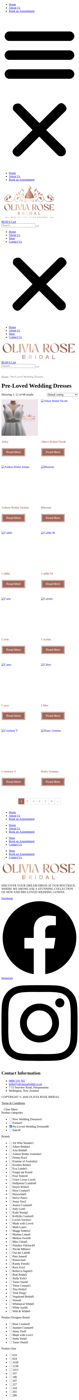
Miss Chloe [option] (19, 1241)
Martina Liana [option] (21, 1234)
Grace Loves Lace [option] (23, 1179)
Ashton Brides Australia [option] (27, 1154)
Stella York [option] (19, 1278)
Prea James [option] (19, 1256)
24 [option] (14, 1388)
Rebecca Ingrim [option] (22, 1271)
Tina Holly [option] (19, 1289)
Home (12, 4)
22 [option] (14, 1384)
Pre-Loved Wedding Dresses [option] (30, 1126)
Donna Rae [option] (19, 1157)
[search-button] (37, 226)
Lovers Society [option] (21, 1219)
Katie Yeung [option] (20, 1212)
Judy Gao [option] (18, 1208)
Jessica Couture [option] (22, 1205)
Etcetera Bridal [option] (21, 1164)
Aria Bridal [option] (19, 1150)
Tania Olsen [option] (20, 1282)
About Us (14, 7)
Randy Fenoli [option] (21, 1263)
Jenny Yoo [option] (19, 1201)
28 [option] (14, 1395)
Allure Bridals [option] (21, 1146)
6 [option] (14, 1355)
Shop (12, 238)
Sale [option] (16, 1130)
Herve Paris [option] (20, 1197)
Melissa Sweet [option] (21, 1238)
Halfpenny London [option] (24, 1183)
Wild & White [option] (21, 1311)
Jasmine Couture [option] (22, 1327)
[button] (39, 92)
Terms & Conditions (13, 1103)
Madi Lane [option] (19, 1227)
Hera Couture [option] (21, 1190)
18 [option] (14, 1377)
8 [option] (14, 1358)
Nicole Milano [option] (21, 1249)
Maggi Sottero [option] (21, 1230)
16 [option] (14, 1373)
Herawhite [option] (19, 1194)
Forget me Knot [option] (22, 1172)
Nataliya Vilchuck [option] (23, 1245)
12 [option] (15, 1366)
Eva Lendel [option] (19, 1168)
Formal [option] (17, 1122)
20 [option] (14, 1380)
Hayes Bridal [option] (20, 1186)
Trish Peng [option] (19, 1292)
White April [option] (20, 1307)
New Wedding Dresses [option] (27, 1119)
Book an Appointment (22, 11)
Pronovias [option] (19, 1260)
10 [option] (15, 1362)
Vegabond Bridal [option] (23, 1296)
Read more (13, 452)
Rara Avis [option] (18, 1267)
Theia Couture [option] (21, 1285)
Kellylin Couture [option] (22, 1216)
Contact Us (15, 241)
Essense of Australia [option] (24, 1161)
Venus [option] (16, 1300)
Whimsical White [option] (23, 1303)
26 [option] (14, 1391)
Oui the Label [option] (21, 1252)
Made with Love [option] (22, 1223)
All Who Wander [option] (23, 1143)
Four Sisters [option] (20, 1175)
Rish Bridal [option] (19, 1274)
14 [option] (15, 1369)
